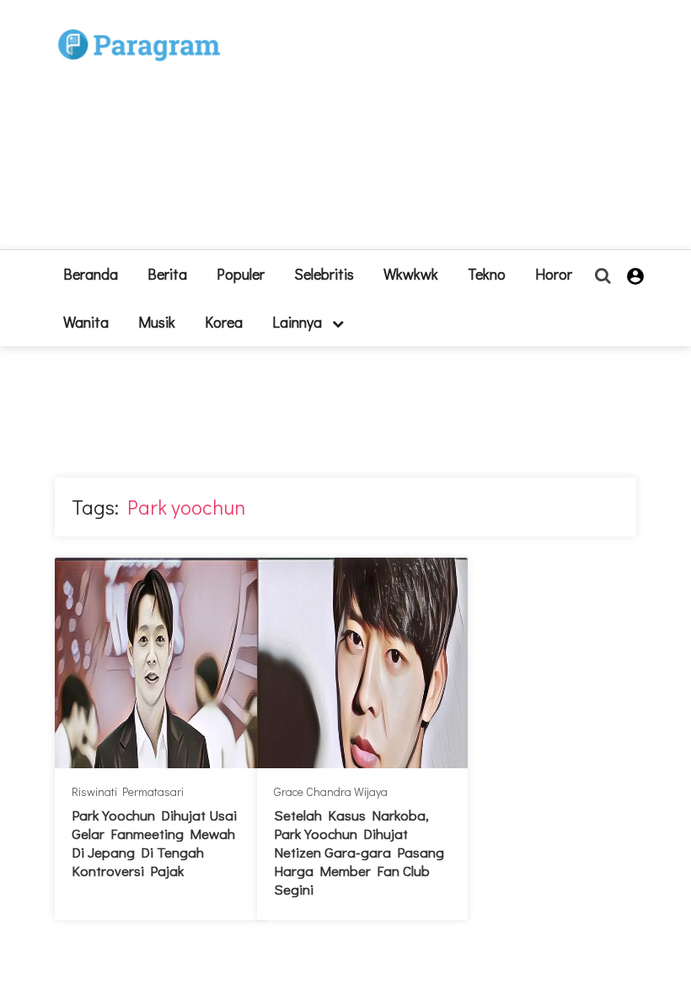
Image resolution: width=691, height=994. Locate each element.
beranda (90, 274)
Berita (167, 274)
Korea (224, 322)
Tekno (487, 274)
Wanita (86, 322)
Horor (553, 274)
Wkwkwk (410, 274)
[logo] (139, 26)
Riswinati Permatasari (128, 791)
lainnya (298, 322)
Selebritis (324, 274)
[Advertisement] (421, 131)
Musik (156, 322)
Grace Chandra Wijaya (331, 791)
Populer (241, 274)
